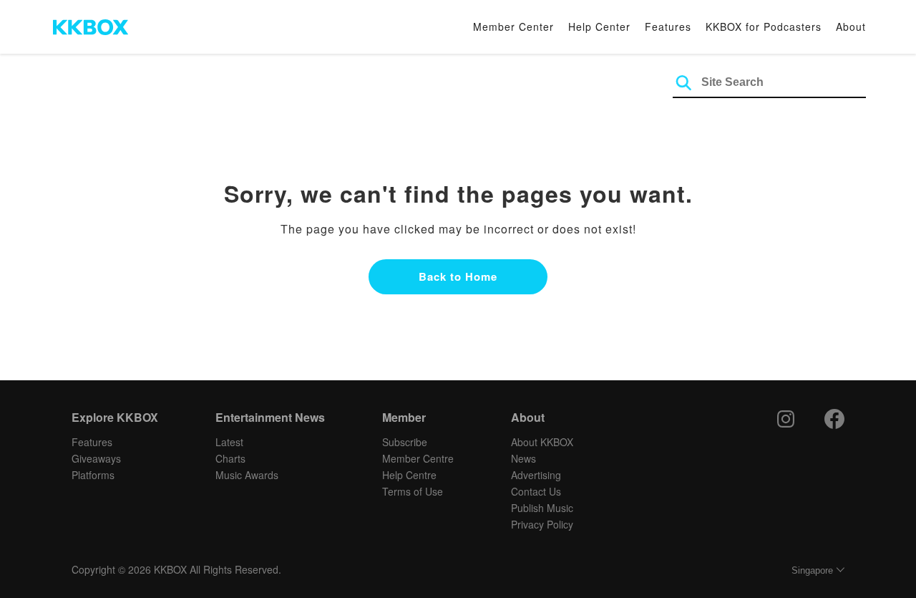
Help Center (599, 26)
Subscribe (404, 442)
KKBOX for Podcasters (764, 26)
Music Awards (246, 475)
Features (668, 26)
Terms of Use (412, 491)
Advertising (536, 475)
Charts (230, 458)
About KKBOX (542, 442)
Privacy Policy (542, 524)
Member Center (513, 26)
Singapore (812, 570)
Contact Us (536, 491)
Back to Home (458, 276)
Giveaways (96, 458)
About (851, 26)
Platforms (93, 475)
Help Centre (409, 475)
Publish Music (542, 508)
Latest (229, 442)
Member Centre (418, 458)
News (523, 458)
